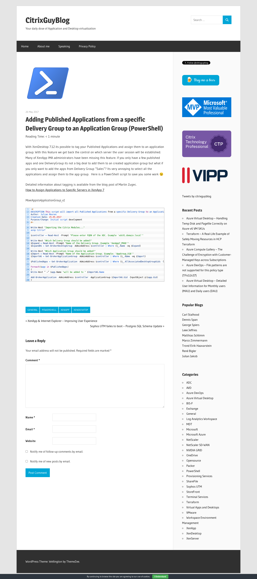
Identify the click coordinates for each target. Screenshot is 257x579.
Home (24, 46)
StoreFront (193, 492)
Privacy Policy (87, 46)
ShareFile (192, 481)
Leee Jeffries (189, 330)
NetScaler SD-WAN (198, 445)
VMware (191, 512)
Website (30, 441)
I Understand (160, 576)
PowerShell (49, 309)
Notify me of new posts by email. (50, 461)
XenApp (65, 309)
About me (43, 46)
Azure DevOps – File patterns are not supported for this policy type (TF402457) (204, 270)
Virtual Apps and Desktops (202, 507)
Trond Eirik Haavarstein (197, 345)
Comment (33, 360)
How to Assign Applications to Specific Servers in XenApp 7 (65, 190)
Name (30, 417)
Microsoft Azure (196, 434)
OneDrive (192, 455)
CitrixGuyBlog (48, 20)
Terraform (192, 502)
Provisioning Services (199, 476)
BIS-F (189, 403)
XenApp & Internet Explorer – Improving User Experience (62, 321)
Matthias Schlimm (193, 335)
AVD (188, 388)
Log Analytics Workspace (201, 419)
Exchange (192, 408)
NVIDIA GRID (194, 450)
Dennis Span (190, 319)
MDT (189, 424)
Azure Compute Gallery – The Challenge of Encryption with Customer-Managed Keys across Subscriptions (206, 254)
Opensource (193, 460)
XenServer (192, 538)
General (32, 309)
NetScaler (192, 439)
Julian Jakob (189, 356)
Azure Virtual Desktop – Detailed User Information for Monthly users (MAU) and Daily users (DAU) (204, 286)
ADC (189, 382)
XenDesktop (81, 309)
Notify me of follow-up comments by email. (56, 451)
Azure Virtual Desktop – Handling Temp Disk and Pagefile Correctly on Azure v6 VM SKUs (204, 223)
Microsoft (192, 429)
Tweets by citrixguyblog (196, 196)
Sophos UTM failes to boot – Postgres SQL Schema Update (126, 326)
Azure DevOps (195, 393)
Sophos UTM (194, 486)
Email (30, 429)
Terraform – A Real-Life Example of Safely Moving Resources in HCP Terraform (205, 239)
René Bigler (189, 351)
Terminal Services (197, 497)
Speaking (64, 46)
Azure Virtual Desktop (199, 398)
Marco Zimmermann (194, 340)
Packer (190, 465)
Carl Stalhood (190, 314)
